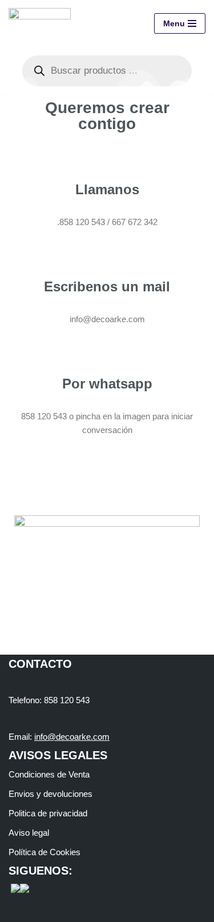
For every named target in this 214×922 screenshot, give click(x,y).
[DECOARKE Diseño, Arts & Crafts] (42, 23)
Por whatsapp (107, 383)
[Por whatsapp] (107, 352)
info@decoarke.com (72, 736)
